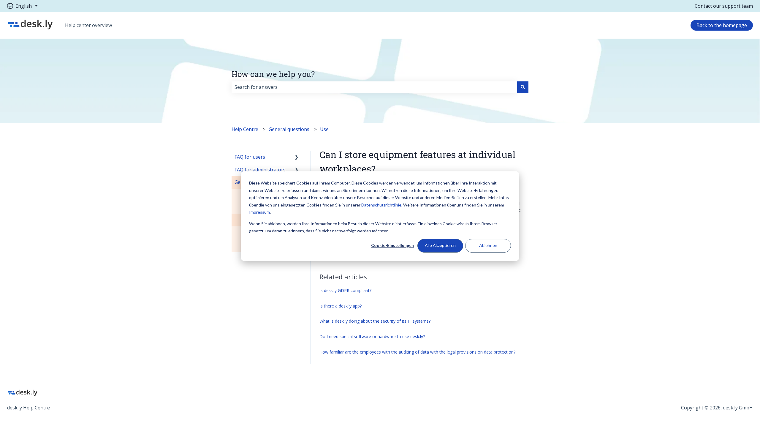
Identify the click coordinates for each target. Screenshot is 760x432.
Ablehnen (488, 245)
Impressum (259, 212)
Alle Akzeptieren (440, 245)
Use (324, 129)
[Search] (522, 87)
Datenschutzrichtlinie (381, 204)
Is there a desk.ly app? (340, 306)
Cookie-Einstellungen (392, 245)
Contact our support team (724, 6)
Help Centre (245, 129)
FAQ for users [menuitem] (250, 157)
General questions (289, 129)
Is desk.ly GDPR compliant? (345, 290)
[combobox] (374, 87)
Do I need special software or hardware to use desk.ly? (372, 336)
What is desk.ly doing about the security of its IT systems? (374, 321)
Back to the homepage (721, 25)
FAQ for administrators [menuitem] (260, 169)
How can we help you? (273, 74)
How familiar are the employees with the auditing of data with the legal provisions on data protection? (417, 352)
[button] (296, 157)
